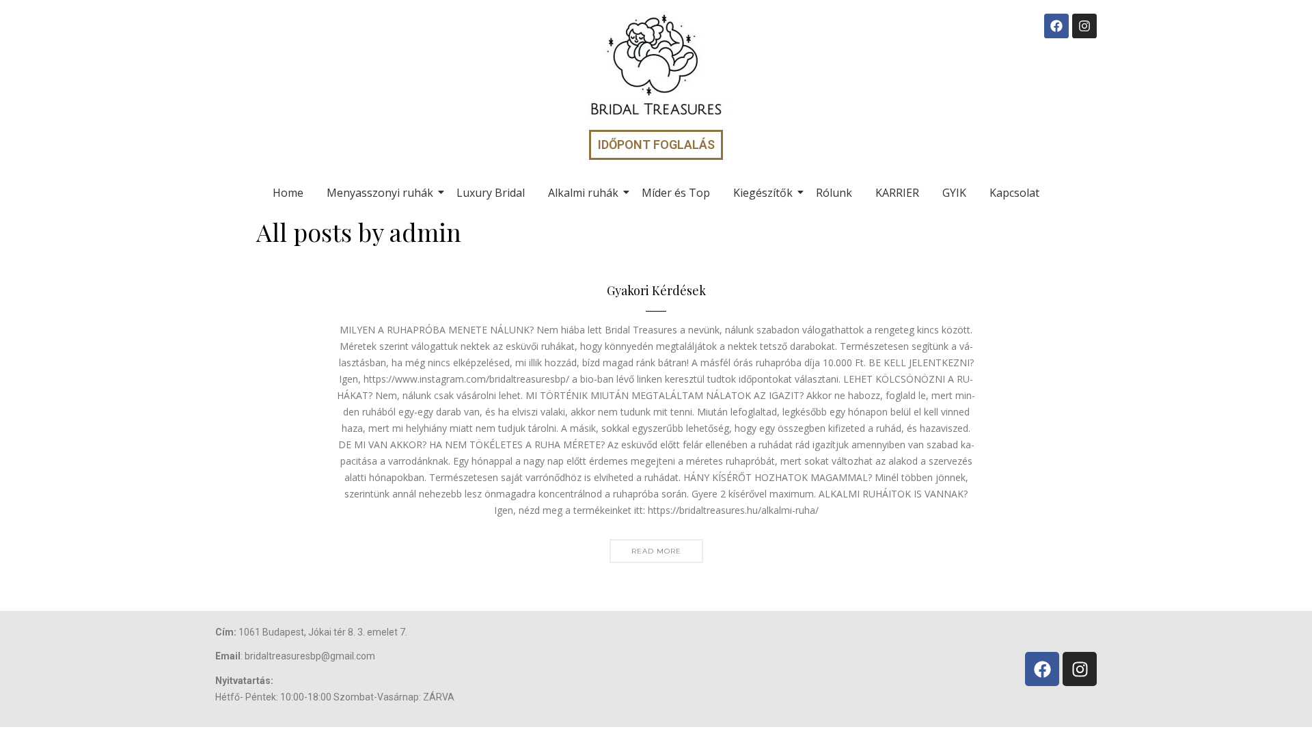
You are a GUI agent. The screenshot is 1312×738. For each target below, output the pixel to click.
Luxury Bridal (490, 192)
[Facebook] (1056, 26)
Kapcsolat (1014, 192)
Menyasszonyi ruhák (380, 192)
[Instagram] (1084, 26)
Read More (656, 551)
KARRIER (897, 192)
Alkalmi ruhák (583, 192)
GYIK (954, 192)
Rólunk (834, 192)
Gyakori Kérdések (656, 291)
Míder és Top (676, 192)
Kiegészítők (763, 192)
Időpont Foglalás (656, 144)
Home (288, 192)
